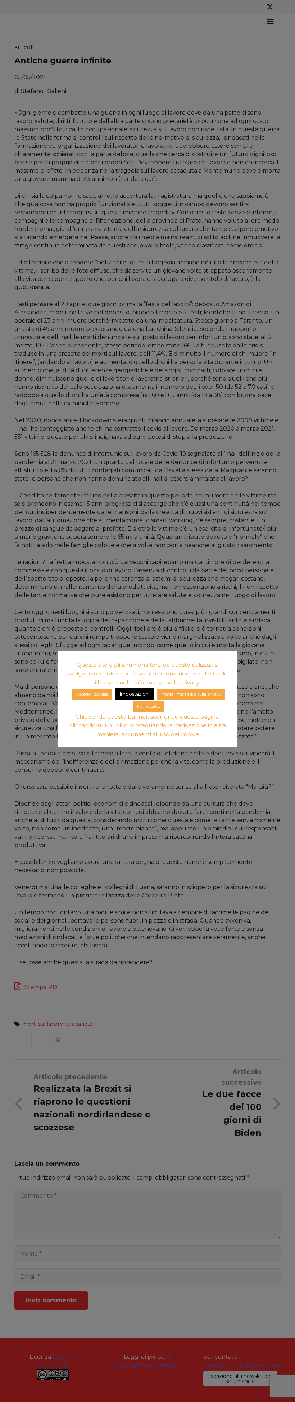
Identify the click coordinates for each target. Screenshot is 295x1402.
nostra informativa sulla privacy (191, 694)
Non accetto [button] (148, 706)
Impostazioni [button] (135, 694)
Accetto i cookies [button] (92, 694)
